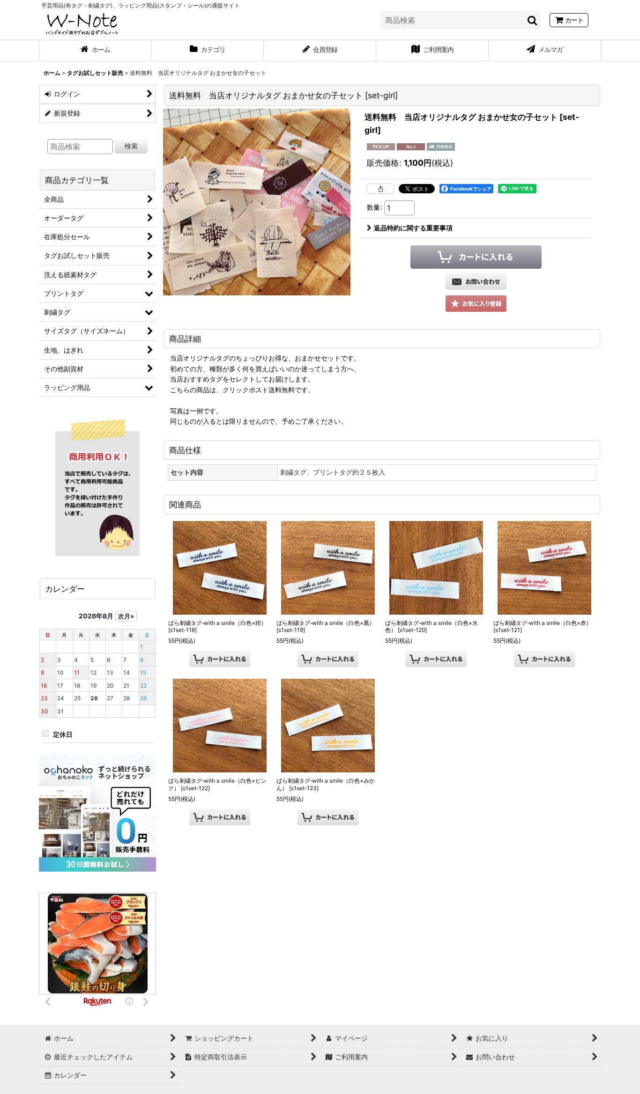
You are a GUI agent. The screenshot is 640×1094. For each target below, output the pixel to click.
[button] (476, 303)
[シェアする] (380, 189)
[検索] (533, 20)
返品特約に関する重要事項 (413, 228)
